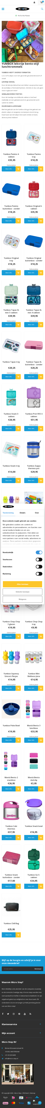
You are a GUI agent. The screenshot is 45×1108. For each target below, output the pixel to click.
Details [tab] (22, 513)
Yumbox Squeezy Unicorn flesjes (11, 675)
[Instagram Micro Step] (13, 1013)
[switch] (39, 559)
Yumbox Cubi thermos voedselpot (11, 827)
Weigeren (22, 599)
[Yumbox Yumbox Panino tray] (33, 137)
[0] (41, 2)
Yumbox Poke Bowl (11, 725)
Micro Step (17, 1093)
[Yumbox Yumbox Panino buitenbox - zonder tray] (11, 189)
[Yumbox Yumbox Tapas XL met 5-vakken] (11, 293)
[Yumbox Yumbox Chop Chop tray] (33, 605)
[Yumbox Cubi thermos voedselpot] (11, 809)
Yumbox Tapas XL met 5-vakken (11, 311)
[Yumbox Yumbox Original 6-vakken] (33, 189)
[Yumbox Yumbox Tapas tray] (11, 345)
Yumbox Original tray (11, 259)
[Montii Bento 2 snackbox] (11, 761)
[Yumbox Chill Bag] (11, 907)
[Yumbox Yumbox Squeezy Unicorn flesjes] (11, 657)
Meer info (9, 169)
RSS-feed (25, 1093)
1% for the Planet (24, 16)
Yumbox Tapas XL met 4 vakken (34, 311)
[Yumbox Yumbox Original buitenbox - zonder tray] (33, 241)
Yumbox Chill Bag (11, 923)
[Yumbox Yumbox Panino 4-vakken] (11, 137)
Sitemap (32, 1093)
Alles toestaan (22, 584)
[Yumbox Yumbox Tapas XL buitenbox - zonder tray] (33, 345)
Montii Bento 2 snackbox (11, 778)
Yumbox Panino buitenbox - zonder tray (11, 207)
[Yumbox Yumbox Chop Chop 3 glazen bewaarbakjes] (11, 605)
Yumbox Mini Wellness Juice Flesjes (33, 675)
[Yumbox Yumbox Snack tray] (11, 449)
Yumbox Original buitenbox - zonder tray (33, 259)
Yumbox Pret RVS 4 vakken (33, 415)
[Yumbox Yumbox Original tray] (11, 241)
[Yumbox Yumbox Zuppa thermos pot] (33, 449)
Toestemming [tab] (8, 513)
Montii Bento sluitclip (34, 778)
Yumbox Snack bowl (34, 826)
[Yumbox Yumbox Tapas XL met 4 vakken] (33, 293)
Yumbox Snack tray (11, 466)
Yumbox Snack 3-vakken (11, 415)
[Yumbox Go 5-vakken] (33, 858)
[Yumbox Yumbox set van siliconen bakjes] (33, 501)
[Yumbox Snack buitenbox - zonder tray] (11, 858)
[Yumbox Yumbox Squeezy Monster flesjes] (11, 501)
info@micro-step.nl (11, 1058)
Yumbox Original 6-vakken (33, 207)
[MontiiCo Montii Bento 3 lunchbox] (33, 709)
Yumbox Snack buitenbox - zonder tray (11, 876)
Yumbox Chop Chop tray (33, 622)
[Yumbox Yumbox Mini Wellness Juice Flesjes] (33, 657)
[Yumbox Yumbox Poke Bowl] (11, 709)
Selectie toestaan (22, 592)
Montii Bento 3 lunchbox (33, 726)
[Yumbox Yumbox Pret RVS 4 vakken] (33, 397)
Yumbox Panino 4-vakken (11, 155)
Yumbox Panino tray (34, 155)
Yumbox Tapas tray (11, 362)
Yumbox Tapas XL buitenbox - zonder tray (33, 363)
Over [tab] (37, 513)
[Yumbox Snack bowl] (33, 809)
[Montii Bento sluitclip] (33, 761)
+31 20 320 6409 (10, 1055)
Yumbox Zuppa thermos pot (33, 467)
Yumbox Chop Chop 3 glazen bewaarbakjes (11, 623)
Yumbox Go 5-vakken (34, 876)
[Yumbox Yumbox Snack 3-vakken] (11, 397)
